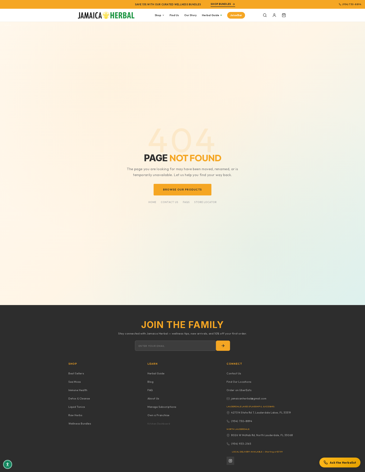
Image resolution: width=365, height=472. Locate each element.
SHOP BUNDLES (221, 4)
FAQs (186, 202)
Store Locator (205, 202)
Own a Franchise (159, 415)
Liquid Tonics (76, 407)
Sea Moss (74, 381)
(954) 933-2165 (241, 443)
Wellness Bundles (79, 423)
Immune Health (77, 390)
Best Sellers (76, 373)
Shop (158, 15)
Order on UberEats (239, 390)
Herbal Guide (210, 15)
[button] (265, 15)
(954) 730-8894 (351, 4)
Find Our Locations (239, 381)
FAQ (150, 390)
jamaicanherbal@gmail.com (248, 398)
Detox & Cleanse (79, 398)
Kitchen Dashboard (159, 423)
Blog (150, 381)
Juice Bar (236, 15)
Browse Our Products (182, 189)
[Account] (274, 15)
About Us (153, 398)
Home (8, 25)
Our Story (190, 15)
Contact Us (169, 202)
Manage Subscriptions (162, 407)
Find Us (174, 15)
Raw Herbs (75, 415)
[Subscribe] (223, 346)
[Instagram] (230, 461)
